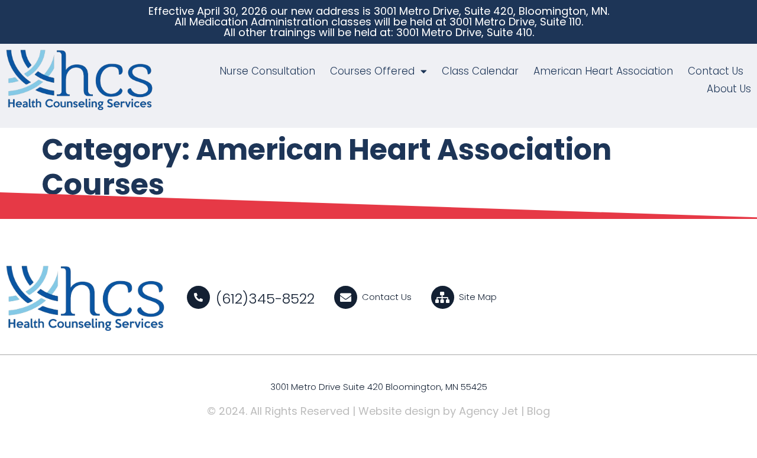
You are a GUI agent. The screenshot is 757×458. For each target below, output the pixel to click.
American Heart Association (603, 71)
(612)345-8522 (265, 298)
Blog (538, 411)
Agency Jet (488, 411)
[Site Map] (442, 297)
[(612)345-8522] (198, 297)
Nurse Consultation (267, 71)
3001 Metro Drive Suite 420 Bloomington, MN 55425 (378, 386)
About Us (729, 89)
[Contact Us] (345, 297)
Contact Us (715, 71)
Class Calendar (480, 71)
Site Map (478, 297)
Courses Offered (372, 71)
